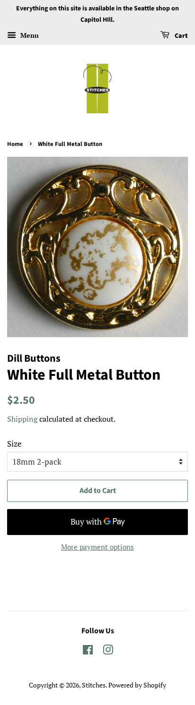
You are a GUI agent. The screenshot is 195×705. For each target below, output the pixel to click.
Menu (28, 35)
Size (14, 443)
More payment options (97, 547)
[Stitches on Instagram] (108, 651)
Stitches (94, 684)
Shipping (22, 419)
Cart (180, 36)
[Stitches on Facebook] (87, 651)
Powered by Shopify (137, 684)
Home (15, 144)
